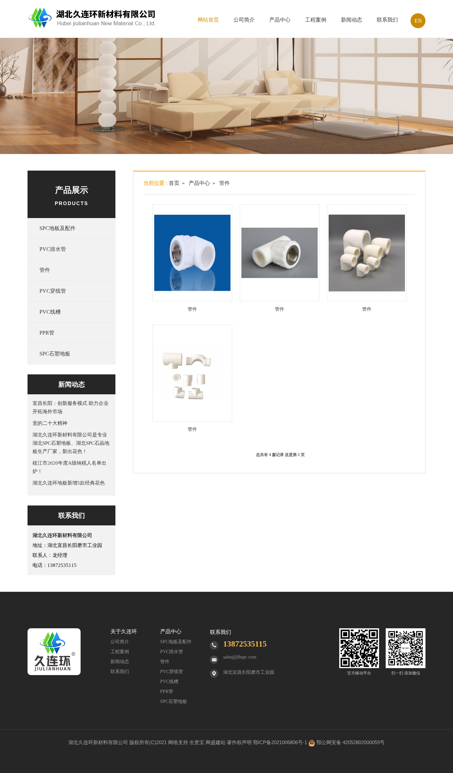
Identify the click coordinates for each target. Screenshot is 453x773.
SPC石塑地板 (54, 353)
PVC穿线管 (52, 291)
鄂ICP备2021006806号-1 (280, 742)
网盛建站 (216, 742)
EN (418, 21)
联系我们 (387, 20)
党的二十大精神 (49, 423)
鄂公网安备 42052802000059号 (350, 742)
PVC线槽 (50, 312)
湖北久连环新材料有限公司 (98, 742)
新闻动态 (351, 20)
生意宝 (196, 742)
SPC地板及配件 (57, 228)
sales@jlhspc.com (239, 657)
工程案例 (315, 20)
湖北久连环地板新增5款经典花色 (68, 483)
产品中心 (280, 20)
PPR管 (46, 333)
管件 (44, 270)
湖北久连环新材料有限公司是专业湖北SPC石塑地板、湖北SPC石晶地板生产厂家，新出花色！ (70, 443)
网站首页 (208, 20)
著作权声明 (239, 742)
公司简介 (244, 20)
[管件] (192, 252)
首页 (174, 183)
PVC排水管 (52, 249)
